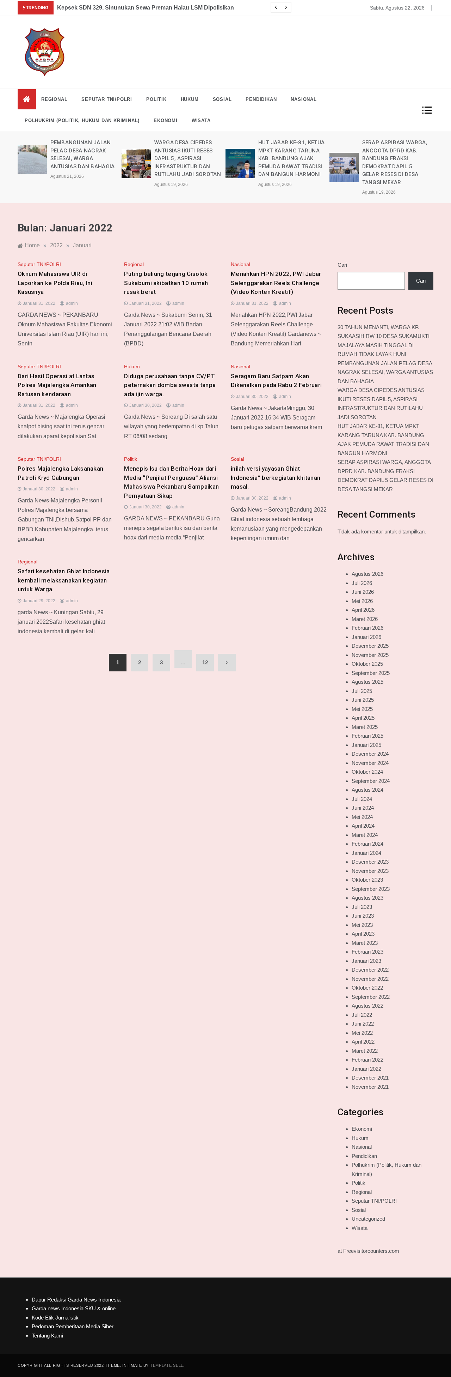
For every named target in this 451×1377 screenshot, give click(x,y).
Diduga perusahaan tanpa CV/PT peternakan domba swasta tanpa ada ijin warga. (170, 385)
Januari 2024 (366, 853)
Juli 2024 (362, 799)
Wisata (201, 120)
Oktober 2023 (367, 880)
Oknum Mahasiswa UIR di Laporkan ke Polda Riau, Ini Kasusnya (55, 282)
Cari (342, 265)
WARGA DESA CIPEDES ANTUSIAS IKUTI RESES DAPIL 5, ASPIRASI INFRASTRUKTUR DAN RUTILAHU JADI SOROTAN (187, 158)
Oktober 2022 (367, 988)
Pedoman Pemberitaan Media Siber (72, 1326)
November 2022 (370, 979)
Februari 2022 (367, 1060)
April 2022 (363, 1042)
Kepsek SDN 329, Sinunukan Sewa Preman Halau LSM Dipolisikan (145, 8)
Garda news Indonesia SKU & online (74, 1308)
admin (72, 303)
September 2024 (371, 781)
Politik (156, 99)
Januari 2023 (366, 961)
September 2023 (371, 889)
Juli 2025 (362, 691)
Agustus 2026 (367, 574)
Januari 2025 (366, 745)
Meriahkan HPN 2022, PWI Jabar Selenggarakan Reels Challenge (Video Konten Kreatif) (276, 282)
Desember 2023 (370, 862)
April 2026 (363, 610)
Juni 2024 (363, 808)
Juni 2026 (363, 592)
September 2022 (371, 997)
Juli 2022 (362, 1015)
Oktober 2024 (367, 772)
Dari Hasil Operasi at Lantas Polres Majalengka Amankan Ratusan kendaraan (57, 385)
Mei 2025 (362, 709)
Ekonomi (166, 120)
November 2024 (370, 763)
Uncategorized (368, 1219)
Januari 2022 (366, 1069)
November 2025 (370, 655)
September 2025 (371, 673)
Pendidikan (261, 99)
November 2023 (370, 871)
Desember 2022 (370, 970)
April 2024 (363, 826)
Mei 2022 (362, 1033)
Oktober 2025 (367, 664)
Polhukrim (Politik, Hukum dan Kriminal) (82, 120)
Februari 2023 (367, 952)
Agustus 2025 (367, 682)
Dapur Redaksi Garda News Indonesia (76, 1300)
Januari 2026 (366, 637)
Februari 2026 (367, 628)
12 (205, 662)
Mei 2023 (362, 925)
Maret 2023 (365, 943)
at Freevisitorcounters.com (368, 1251)
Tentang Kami (47, 1336)
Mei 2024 (362, 817)
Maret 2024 (365, 835)
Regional (54, 99)
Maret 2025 (365, 727)
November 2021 (370, 1087)
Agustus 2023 (367, 898)
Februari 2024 (367, 844)
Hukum (190, 99)
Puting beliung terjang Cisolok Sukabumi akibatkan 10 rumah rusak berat (166, 282)
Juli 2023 (362, 907)
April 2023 (363, 934)
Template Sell (166, 1365)
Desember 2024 (370, 754)
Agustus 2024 (367, 790)
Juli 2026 (362, 583)
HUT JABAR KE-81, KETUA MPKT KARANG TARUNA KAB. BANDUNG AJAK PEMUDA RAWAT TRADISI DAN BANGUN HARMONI (291, 158)
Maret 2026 (365, 619)
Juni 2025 (363, 700)
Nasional (303, 99)
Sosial (222, 99)
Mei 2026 (362, 601)
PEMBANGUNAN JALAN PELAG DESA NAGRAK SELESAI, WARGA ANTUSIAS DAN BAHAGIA (385, 372)
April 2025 (363, 718)
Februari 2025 (367, 736)
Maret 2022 (365, 1051)
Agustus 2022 (367, 1006)
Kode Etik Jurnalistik (55, 1318)
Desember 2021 (370, 1078)
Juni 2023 (363, 916)
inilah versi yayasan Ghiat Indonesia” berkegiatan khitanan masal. (275, 477)
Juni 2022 (363, 1024)
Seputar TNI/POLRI (106, 99)
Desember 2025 (370, 646)
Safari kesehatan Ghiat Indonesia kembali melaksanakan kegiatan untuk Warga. (64, 580)
